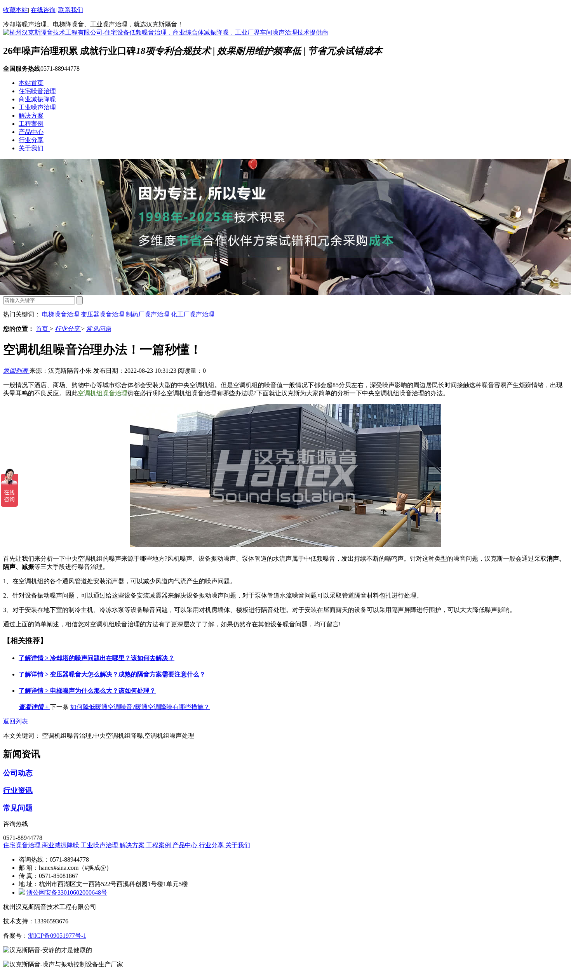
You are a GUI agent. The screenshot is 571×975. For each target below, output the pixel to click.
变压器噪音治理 (102, 314)
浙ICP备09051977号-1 (57, 935)
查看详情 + (34, 707)
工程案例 (31, 123)
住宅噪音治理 (37, 91)
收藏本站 (15, 10)
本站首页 (31, 83)
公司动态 (18, 773)
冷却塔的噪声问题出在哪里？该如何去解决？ (96, 658)
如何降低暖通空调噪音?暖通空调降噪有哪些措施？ (140, 707)
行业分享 (31, 140)
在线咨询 (43, 10)
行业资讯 (18, 790)
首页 (43, 328)
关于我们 (31, 148)
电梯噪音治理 (60, 314)
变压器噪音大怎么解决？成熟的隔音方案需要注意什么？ (112, 674)
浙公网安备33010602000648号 (66, 892)
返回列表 (16, 370)
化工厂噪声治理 (192, 314)
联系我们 (70, 10)
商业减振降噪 (37, 99)
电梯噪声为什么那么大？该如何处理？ (87, 690)
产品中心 (31, 132)
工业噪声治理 (37, 107)
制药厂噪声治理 (147, 314)
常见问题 (98, 328)
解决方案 (31, 115)
